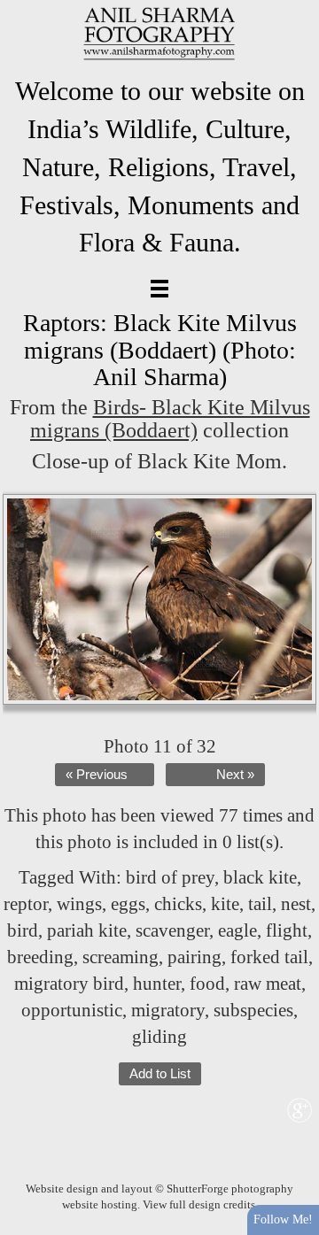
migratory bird (69, 983)
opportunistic (71, 1010)
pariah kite (87, 930)
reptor (26, 904)
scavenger (172, 930)
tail (260, 904)
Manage (295, 9)
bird (22, 930)
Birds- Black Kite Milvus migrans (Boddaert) (170, 419)
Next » (235, 775)
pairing (194, 957)
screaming (120, 957)
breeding (40, 957)
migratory (168, 1010)
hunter (157, 983)
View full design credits (199, 1204)
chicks (178, 904)
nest (296, 904)
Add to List (160, 1074)
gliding (159, 1036)
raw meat (267, 983)
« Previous (97, 775)
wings (79, 904)
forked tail (269, 957)
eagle (237, 930)
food (207, 983)
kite (225, 904)
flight (286, 930)
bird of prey (170, 877)
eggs (128, 904)
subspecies (253, 1010)
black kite (260, 877)
